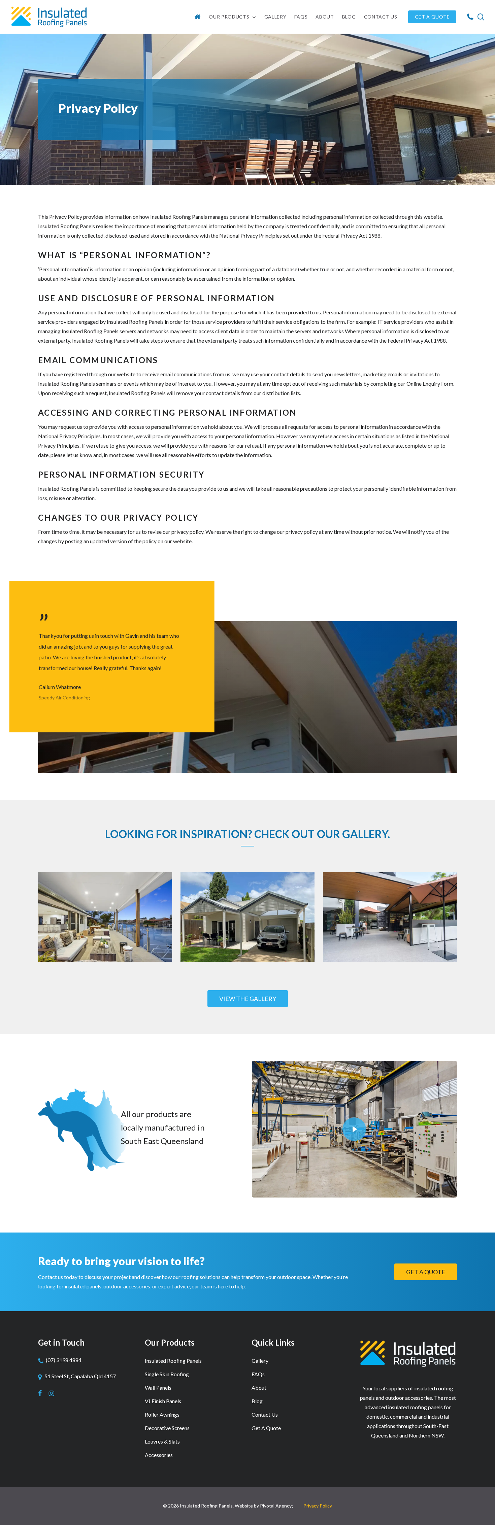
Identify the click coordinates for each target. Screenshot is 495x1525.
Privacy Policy (317, 1506)
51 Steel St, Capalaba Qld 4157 (80, 1376)
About (259, 1387)
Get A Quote (266, 1428)
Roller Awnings (162, 1414)
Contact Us (265, 1414)
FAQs (258, 1374)
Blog (257, 1401)
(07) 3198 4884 (63, 1360)
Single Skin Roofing (167, 1374)
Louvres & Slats (162, 1441)
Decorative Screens (167, 1428)
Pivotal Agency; (276, 1506)
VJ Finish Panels (163, 1401)
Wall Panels (158, 1387)
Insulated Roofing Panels (173, 1360)
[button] (247, 998)
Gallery (260, 1360)
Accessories (159, 1455)
